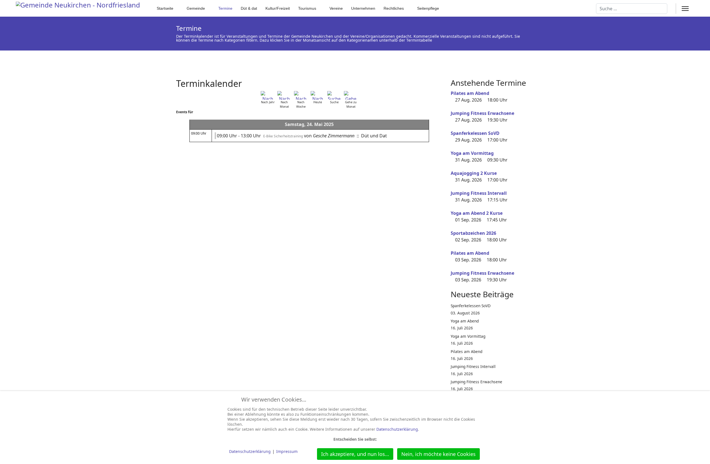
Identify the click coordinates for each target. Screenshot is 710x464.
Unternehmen (363, 8)
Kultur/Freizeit (277, 8)
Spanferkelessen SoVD (475, 133)
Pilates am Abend (470, 93)
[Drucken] (440, 80)
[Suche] (334, 95)
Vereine (336, 8)
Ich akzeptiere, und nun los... (355, 454)
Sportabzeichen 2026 (473, 233)
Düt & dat (249, 8)
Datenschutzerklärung (397, 429)
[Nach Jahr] (268, 95)
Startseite (165, 8)
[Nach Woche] (301, 95)
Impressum (287, 451)
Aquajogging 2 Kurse (474, 173)
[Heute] (317, 95)
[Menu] (685, 8)
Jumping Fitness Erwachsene (482, 113)
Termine (225, 8)
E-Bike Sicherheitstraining (283, 136)
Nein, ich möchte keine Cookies (438, 454)
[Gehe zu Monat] (351, 95)
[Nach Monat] (284, 95)
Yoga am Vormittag (472, 153)
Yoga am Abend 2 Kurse (477, 213)
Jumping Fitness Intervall (479, 193)
